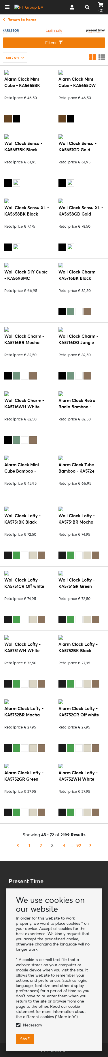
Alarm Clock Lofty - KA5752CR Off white (78, 712)
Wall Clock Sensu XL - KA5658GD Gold (80, 211)
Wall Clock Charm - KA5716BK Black (78, 275)
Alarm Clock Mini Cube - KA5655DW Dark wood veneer (77, 85)
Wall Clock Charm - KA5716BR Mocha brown (24, 342)
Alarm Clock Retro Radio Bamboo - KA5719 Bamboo (76, 407)
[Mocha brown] (87, 311)
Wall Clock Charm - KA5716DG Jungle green (78, 342)
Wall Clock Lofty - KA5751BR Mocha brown (76, 522)
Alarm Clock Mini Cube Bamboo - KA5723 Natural (21, 471)
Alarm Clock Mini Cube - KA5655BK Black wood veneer (23, 85)
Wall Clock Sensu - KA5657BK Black (23, 146)
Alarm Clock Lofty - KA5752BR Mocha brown (23, 715)
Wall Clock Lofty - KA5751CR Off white (24, 583)
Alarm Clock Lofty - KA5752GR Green (23, 776)
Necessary (32, 1025)
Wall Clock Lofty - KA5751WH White (22, 647)
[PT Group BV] (28, 7)
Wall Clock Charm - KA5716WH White (24, 403)
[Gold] (16, 183)
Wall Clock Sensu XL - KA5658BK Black (26, 211)
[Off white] (33, 555)
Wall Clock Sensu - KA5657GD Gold (77, 146)
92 (78, 845)
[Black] (8, 183)
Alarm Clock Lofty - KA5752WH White (78, 776)
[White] (79, 311)
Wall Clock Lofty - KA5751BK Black (22, 519)
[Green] (16, 555)
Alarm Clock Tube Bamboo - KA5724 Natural (76, 471)
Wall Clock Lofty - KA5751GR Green (76, 583)
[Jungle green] (70, 311)
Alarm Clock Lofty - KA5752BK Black (78, 647)
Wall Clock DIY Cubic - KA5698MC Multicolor (26, 278)
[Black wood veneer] (16, 118)
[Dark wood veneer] (8, 118)
